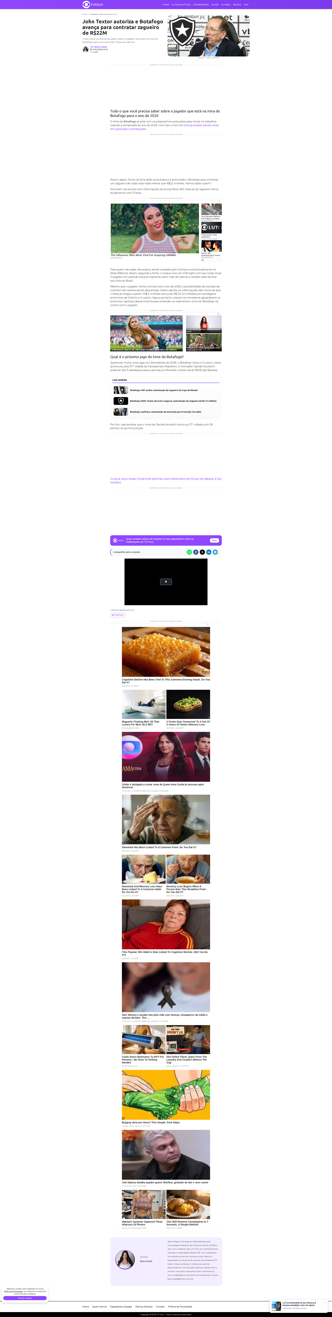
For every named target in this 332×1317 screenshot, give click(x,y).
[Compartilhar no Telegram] (215, 552)
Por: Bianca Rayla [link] (98, 47)
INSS (246, 4)
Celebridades (201, 4)
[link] (125, 1260)
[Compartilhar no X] (202, 552)
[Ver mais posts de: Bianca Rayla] (85, 49)
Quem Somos (99, 1306)
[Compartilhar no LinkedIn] (208, 552)
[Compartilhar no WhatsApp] (189, 552)
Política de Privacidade (180, 1306)
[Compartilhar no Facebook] (195, 552)
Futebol (226, 4)
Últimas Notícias (181, 4)
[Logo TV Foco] (92, 4)
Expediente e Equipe (121, 1306)
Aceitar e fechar (25, 1298)
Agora (215, 4)
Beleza (237, 4)
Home (166, 4)
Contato (160, 1306)
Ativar (214, 540)
